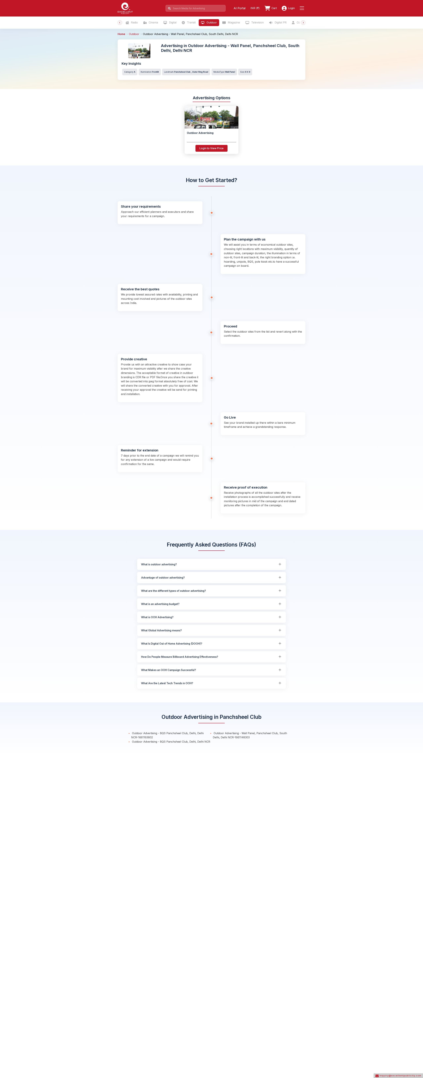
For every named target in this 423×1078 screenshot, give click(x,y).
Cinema (153, 22)
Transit (191, 22)
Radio (134, 22)
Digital (172, 22)
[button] (302, 8)
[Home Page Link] (125, 8)
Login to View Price (211, 148)
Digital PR (280, 22)
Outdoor (211, 22)
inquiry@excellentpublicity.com (400, 1075)
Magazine (233, 22)
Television (257, 22)
